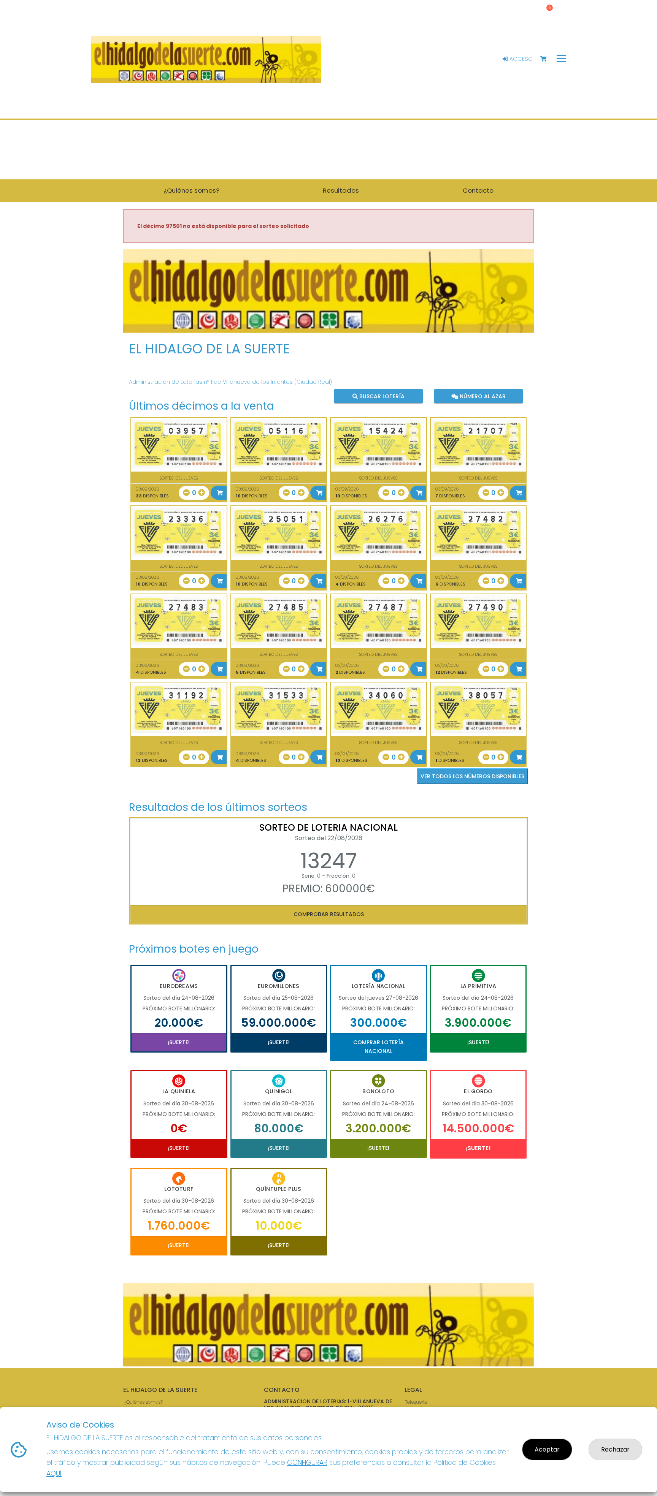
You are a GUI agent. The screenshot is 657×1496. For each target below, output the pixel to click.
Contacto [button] (478, 190)
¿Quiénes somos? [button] (191, 190)
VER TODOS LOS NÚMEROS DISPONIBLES (472, 776)
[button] (154, 300)
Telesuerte (416, 1402)
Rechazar (615, 1449)
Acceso (520, 59)
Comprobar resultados (329, 914)
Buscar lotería (381, 396)
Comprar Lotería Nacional (378, 1046)
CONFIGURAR (307, 1462)
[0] (547, 59)
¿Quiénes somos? (143, 1402)
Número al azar (481, 396)
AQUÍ (54, 1473)
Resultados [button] (341, 190)
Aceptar (547, 1449)
